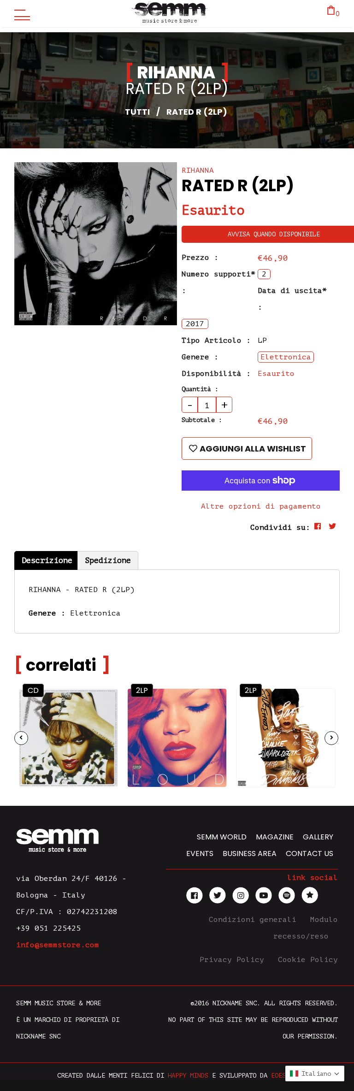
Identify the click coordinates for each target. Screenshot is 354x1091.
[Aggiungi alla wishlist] (103, 723)
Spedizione (108, 560)
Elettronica (95, 613)
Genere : (200, 357)
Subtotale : (202, 419)
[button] (314, 1073)
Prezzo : (200, 257)
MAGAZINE (275, 837)
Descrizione (47, 560)
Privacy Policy (234, 960)
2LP (142, 690)
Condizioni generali (255, 919)
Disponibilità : (216, 374)
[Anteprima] (102, 703)
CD (33, 690)
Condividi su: (280, 527)
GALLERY (318, 837)
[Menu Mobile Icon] (19, 13)
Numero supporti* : (218, 282)
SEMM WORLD (222, 837)
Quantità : (200, 389)
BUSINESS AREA (250, 853)
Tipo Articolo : (216, 340)
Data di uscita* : (292, 299)
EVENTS (199, 853)
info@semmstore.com (57, 945)
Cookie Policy (308, 960)
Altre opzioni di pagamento (261, 506)
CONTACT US (309, 853)
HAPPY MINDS (188, 1075)
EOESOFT (284, 1075)
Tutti (137, 111)
